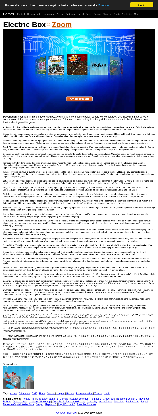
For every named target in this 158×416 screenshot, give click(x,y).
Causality (92, 401)
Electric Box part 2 (127, 398)
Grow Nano (109, 398)
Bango (39, 404)
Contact (60, 412)
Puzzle (70, 393)
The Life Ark (27, 398)
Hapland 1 (50, 404)
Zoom (62, 24)
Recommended (34, 14)
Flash (42, 393)
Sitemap (71, 412)
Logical (80, 14)
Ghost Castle (20, 401)
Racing (97, 14)
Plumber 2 (95, 398)
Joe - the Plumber (86, 404)
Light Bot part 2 (66, 404)
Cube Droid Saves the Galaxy (68, 401)
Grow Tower (105, 401)
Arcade (60, 14)
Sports (117, 14)
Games (8, 14)
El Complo (62, 398)
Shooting (107, 14)
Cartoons (70, 14)
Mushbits (119, 401)
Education (24, 393)
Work (107, 393)
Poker (89, 14)
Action (13, 393)
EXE (34, 393)
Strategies (127, 14)
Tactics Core (132, 401)
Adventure (49, 14)
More (136, 14)
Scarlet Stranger (79, 398)
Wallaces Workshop (40, 401)
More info (103, 5)
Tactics (98, 393)
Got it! (141, 5)
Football (21, 14)
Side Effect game (45, 398)
